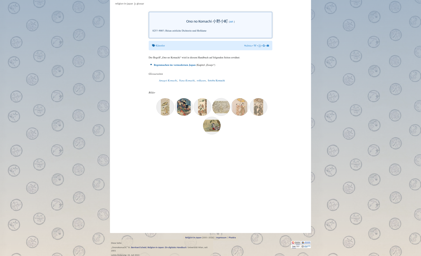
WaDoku (248, 45)
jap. (231, 22)
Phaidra (232, 238)
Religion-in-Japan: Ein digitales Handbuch (166, 247)
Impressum (221, 238)
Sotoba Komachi (216, 80)
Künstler (160, 45)
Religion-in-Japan (124, 4)
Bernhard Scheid (138, 247)
